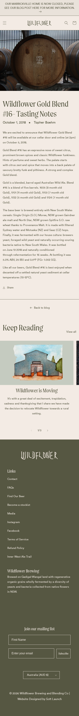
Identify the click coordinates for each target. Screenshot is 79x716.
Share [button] (10, 287)
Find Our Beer (16, 496)
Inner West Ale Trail (19, 556)
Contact (12, 479)
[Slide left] (31, 430)
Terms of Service (17, 539)
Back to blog (42, 307)
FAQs (10, 487)
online (60, 137)
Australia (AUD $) (38, 675)
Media (11, 513)
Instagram (13, 522)
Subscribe (63, 653)
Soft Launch (54, 699)
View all (71, 331)
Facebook (13, 530)
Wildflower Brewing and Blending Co (44, 693)
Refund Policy (15, 548)
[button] (5, 23)
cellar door (44, 137)
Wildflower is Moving (37, 391)
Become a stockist (18, 505)
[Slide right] (48, 430)
